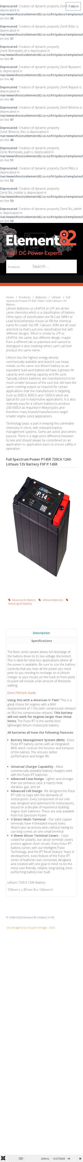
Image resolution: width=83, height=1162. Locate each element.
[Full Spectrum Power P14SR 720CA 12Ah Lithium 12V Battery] (41, 527)
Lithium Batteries (53, 600)
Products (14, 267)
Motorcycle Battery (23, 600)
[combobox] (38, 266)
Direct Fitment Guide (21, 693)
